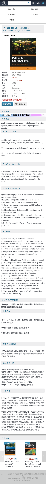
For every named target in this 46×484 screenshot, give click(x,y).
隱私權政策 (36, 474)
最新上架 (11, 9)
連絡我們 (27, 474)
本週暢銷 (11, 14)
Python (15, 96)
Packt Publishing (19, 72)
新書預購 (34, 9)
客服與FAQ (19, 474)
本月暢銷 (34, 14)
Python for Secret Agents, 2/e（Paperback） (12, 464)
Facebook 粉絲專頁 (7, 474)
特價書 (11, 20)
